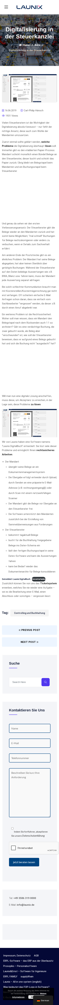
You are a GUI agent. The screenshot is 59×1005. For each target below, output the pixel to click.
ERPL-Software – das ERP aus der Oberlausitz (28, 960)
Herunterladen (39, 579)
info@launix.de (25, 904)
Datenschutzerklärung (33, 835)
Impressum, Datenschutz (17, 955)
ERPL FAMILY (10, 976)
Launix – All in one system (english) (22, 981)
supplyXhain (27, 976)
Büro (37, 45)
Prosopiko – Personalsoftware (20, 966)
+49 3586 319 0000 (24, 898)
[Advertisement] (29, 199)
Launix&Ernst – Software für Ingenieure (24, 971)
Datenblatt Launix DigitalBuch (16, 579)
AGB (36, 955)
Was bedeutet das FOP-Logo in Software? (26, 987)
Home (26, 45)
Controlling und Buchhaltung (29, 613)
